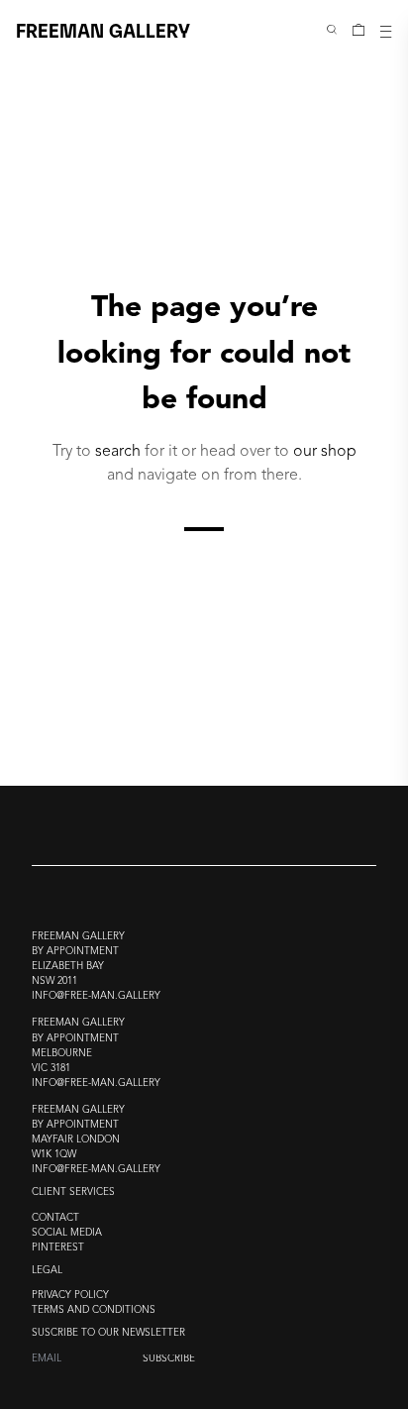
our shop (325, 451)
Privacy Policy (70, 1295)
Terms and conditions (93, 1310)
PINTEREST (58, 1248)
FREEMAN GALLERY (103, 29)
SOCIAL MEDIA (67, 1233)
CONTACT (55, 1218)
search (118, 451)
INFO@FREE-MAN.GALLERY (96, 996)
